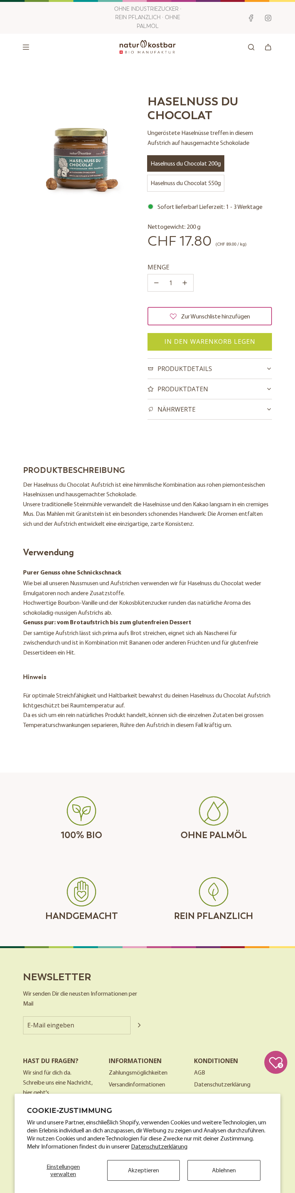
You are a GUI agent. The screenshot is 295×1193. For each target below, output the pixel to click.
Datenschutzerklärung (159, 1146)
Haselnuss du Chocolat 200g (186, 163)
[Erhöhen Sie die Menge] (184, 282)
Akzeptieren (143, 1170)
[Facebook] (251, 18)
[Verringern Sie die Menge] (156, 282)
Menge (158, 267)
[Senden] (139, 1025)
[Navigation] (25, 47)
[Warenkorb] (268, 47)
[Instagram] (268, 18)
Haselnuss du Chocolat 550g (186, 183)
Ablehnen (224, 1170)
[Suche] (251, 47)
